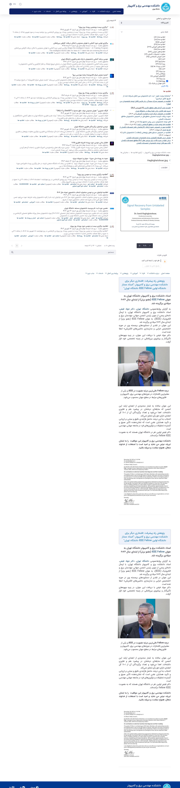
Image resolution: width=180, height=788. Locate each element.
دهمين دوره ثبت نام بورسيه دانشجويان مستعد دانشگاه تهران (86, 208)
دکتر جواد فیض (127, 309)
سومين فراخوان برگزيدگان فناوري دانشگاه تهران (91, 126)
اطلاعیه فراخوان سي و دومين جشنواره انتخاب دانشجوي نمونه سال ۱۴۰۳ (82, 192)
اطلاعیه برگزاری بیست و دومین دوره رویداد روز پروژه (89, 226)
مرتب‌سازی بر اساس (163, 18)
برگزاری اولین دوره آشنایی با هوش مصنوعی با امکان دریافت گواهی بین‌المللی (80, 43)
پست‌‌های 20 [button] (109, 246)
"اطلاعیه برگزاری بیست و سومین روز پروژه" (92, 174)
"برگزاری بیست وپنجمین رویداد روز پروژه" (93, 27)
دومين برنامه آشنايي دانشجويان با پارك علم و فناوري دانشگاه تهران (84, 59)
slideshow (23, 184)
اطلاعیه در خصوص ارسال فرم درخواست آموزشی (153, 113)
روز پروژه (84, 37)
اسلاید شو (91, 184)
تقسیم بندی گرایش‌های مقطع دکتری (157, 107)
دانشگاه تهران (142, 309)
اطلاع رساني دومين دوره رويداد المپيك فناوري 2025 (90, 142)
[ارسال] (12, 252)
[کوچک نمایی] (149, 245)
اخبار (92, 218)
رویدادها (99, 37)
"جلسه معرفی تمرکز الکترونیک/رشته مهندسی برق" (90, 75)
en (14, 4)
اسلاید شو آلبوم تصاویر (80, 186)
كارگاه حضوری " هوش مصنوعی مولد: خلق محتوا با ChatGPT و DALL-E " (82, 110)
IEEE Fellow (158, 300)
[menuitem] (117, 11)
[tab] (145, 32)
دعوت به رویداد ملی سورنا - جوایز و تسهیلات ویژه (90, 158)
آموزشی (100, 104)
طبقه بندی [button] (164, 32)
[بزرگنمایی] (139, 245)
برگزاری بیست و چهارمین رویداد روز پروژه (93, 93)
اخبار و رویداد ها (41, 85)
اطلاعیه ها (92, 37)
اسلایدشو (73, 184)
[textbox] (142, 260)
